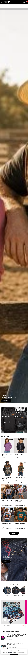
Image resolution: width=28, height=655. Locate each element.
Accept (9, 652)
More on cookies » (21, 652)
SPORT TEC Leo (19, 454)
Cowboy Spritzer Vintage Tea (20, 524)
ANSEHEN (13, 533)
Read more (9, 641)
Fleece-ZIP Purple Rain (7, 455)
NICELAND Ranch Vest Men (6, 478)
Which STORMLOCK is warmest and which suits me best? (16, 644)
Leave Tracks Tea (20, 477)
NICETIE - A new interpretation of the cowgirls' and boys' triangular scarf (16, 635)
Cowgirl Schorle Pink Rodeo (20, 501)
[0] (26, 2)
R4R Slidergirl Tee (7, 500)
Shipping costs (9, 458)
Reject (14, 652)
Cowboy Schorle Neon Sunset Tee (6, 524)
